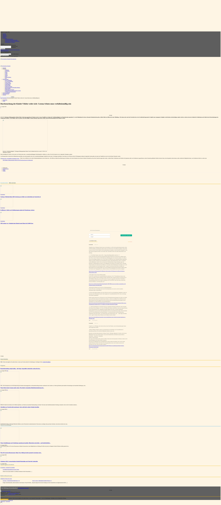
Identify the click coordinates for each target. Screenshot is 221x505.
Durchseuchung (6, 168)
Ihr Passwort (13, 47)
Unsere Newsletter (4, 359)
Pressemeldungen (6, 93)
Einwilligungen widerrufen (10, 42)
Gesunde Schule (8, 83)
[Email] (27, 111)
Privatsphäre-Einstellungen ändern (11, 40)
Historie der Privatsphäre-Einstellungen (12, 41)
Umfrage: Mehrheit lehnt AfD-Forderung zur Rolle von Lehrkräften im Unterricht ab (20, 196)
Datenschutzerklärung (9, 39)
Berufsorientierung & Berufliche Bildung (12, 87)
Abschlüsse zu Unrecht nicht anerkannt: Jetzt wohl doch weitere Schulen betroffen (19, 407)
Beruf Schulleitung (8, 80)
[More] (36, 111)
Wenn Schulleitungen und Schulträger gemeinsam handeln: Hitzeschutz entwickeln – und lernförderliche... (25, 443)
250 (7, 370)
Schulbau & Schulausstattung (10, 91)
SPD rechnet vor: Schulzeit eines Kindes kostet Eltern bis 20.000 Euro (16, 223)
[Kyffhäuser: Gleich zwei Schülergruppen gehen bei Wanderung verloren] (6, 206)
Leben (6, 74)
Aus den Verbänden (6, 92)
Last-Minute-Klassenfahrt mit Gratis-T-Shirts (11, 469)
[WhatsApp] (19, 111)
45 (7, 390)
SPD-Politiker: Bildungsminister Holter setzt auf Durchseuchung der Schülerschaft (18, 160)
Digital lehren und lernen (9, 89)
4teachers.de (10, 500)
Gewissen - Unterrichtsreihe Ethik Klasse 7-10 (11, 480)
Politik (6, 73)
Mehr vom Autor (12, 182)
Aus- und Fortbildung (9, 81)
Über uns (4, 34)
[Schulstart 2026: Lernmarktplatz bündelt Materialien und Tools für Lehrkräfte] (3, 459)
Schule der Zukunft (8, 86)
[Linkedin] (23, 111)
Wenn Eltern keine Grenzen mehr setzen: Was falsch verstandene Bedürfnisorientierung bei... (22, 387)
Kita (6, 78)
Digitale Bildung (8, 77)
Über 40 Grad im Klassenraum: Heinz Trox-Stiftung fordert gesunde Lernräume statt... (21, 452)
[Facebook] (11, 111)
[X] (15, 111)
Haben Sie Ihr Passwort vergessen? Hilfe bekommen (10, 49)
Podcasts (4, 94)
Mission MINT (8, 88)
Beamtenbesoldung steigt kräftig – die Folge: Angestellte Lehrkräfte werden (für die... (20, 368)
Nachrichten (7, 71)
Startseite (4, 33)
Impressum (5, 38)
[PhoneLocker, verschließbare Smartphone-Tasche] (9, 158)
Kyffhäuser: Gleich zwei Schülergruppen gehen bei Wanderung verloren (17, 210)
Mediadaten (5, 35)
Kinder (4, 169)
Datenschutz (2, 501)
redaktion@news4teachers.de (14, 493)
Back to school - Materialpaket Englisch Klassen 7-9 (41, 480)
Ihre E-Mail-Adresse (15, 54)
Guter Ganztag (7, 82)
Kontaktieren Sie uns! (23, 488)
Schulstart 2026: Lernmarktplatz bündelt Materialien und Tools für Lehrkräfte (19, 461)
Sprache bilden (7, 85)
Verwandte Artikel (4, 182)
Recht (6, 76)
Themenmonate (5, 79)
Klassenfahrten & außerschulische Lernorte (13, 90)
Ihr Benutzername (14, 46)
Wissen (6, 75)
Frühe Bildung (7, 84)
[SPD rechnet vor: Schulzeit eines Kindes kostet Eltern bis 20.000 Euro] (6, 220)
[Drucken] (31, 111)
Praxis (6, 72)
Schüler (4, 170)
